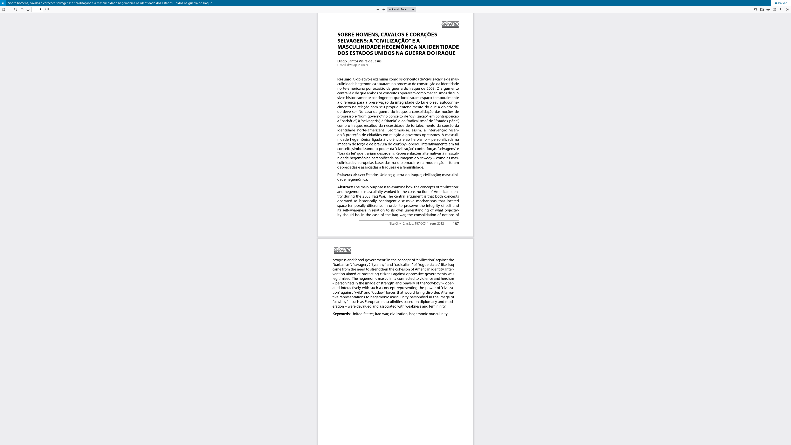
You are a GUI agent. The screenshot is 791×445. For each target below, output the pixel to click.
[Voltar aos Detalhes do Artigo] (3, 3)
